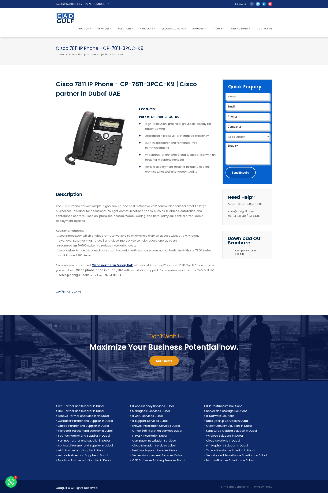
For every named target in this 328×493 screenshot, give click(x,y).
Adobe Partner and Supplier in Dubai (83, 426)
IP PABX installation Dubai (149, 436)
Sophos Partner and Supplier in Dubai (84, 436)
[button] (11, 482)
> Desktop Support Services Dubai (153, 450)
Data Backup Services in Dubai (227, 421)
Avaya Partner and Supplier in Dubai (83, 455)
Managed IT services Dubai (151, 411)
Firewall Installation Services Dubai (156, 426)
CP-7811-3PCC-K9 (68, 292)
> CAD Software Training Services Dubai (157, 460)
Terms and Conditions (234, 487)
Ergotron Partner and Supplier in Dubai (84, 460)
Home (60, 54)
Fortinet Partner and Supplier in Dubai (84, 440)
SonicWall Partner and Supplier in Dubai (85, 445)
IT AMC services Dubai (147, 416)
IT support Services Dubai (150, 421)
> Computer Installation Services (153, 440)
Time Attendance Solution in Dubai (230, 450)
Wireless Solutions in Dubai (224, 436)
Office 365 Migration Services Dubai (157, 431)
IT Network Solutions (220, 416)
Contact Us (264, 28)
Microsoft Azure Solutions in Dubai (230, 460)
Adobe (218, 28)
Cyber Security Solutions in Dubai (229, 426)
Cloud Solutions (173, 28)
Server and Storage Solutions (226, 411)
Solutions (124, 28)
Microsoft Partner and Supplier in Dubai (85, 431)
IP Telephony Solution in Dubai (227, 445)
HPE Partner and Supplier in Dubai (81, 406)
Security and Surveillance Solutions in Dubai (236, 455)
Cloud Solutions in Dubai (223, 440)
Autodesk (198, 28)
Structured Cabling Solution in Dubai (231, 431)
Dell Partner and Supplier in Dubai (81, 411)
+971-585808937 (96, 4)
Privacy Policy (263, 487)
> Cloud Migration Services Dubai (153, 445)
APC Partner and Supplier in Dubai (81, 450)
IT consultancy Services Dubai (153, 406)
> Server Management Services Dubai (156, 455)
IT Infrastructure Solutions (224, 406)
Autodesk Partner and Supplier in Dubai (85, 421)
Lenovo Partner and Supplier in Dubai (83, 416)
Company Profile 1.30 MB (245, 252)
